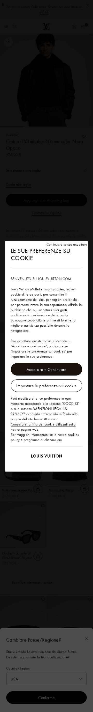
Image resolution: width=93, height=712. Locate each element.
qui (59, 439)
